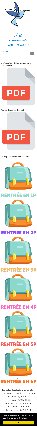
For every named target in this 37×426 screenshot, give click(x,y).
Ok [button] (18, 422)
